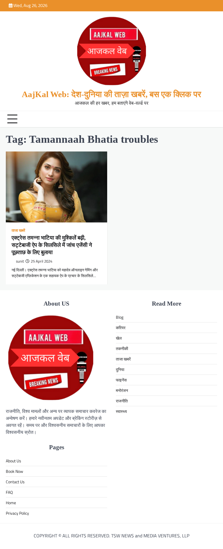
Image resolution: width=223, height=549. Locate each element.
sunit (20, 261)
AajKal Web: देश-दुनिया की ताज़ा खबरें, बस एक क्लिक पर (111, 94)
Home (11, 503)
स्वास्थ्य (121, 411)
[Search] (211, 119)
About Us (13, 461)
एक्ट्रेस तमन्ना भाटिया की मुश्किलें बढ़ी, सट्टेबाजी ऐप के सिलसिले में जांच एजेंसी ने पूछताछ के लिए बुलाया (52, 245)
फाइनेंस (121, 380)
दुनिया (120, 369)
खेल (119, 338)
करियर (120, 328)
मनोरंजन (122, 390)
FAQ (9, 492)
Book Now (14, 471)
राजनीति (122, 401)
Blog (119, 317)
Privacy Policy (17, 513)
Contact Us (15, 482)
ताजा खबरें (18, 231)
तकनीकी (122, 348)
